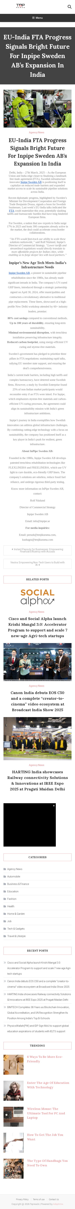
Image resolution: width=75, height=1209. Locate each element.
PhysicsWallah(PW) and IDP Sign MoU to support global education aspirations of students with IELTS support (38, 1028)
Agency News (36, 132)
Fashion (11, 899)
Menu (39, 17)
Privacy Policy (22, 1199)
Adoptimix (58, 1204)
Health (10, 906)
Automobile (13, 876)
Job (9, 921)
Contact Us (54, 1199)
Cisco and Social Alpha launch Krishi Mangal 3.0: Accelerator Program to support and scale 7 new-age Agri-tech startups (39, 968)
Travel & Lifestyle (16, 936)
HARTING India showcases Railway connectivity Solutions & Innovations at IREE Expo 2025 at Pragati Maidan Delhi (39, 997)
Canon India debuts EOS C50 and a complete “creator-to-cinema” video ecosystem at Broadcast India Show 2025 (38, 984)
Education (12, 891)
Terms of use (38, 1199)
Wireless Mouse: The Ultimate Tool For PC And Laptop (46, 1113)
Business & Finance (18, 884)
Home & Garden (16, 913)
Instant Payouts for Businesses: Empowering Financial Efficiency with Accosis (38, 550)
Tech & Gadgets (16, 928)
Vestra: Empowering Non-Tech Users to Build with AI (37, 563)
